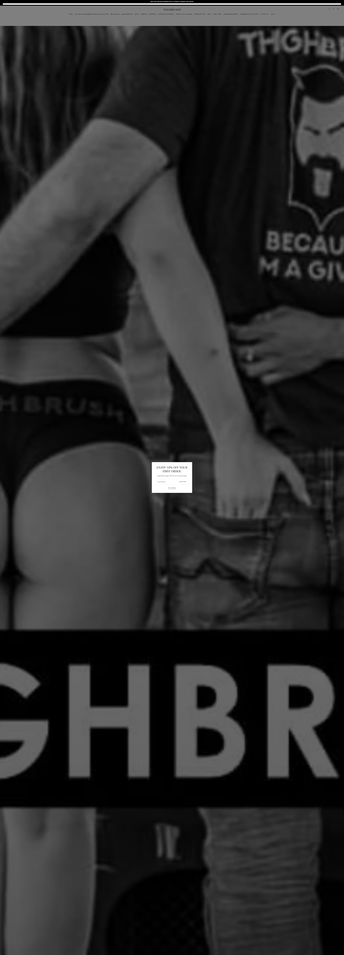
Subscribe (182, 481)
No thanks (172, 487)
